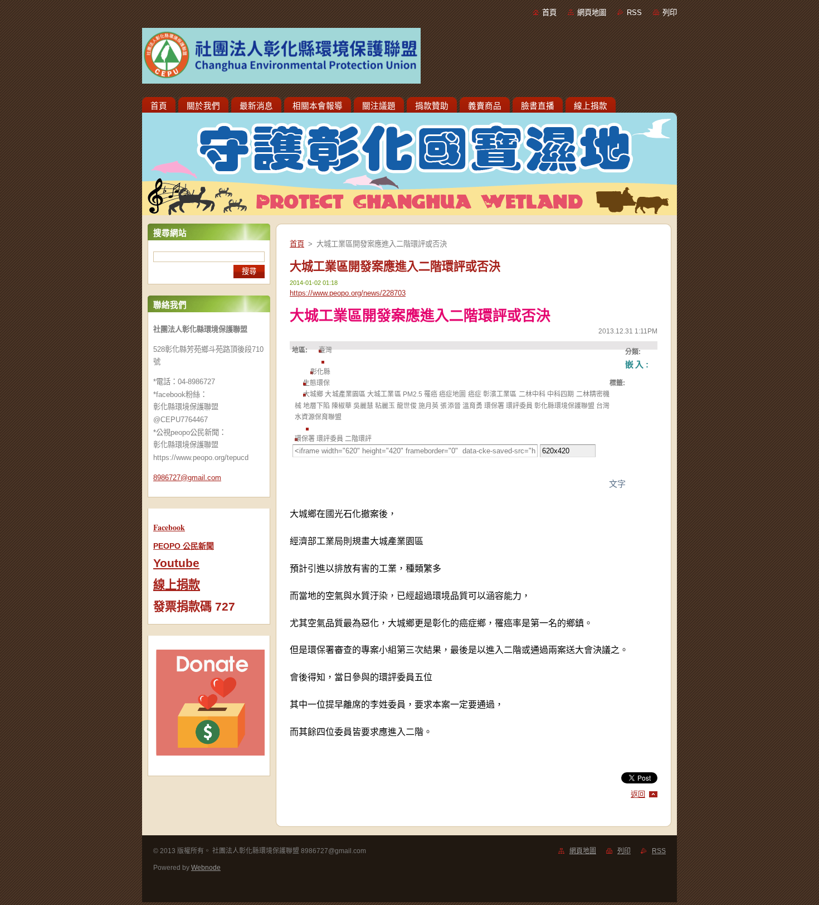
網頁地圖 (591, 12)
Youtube (176, 563)
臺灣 (325, 350)
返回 (638, 794)
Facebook (169, 527)
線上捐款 (176, 585)
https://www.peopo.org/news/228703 (348, 293)
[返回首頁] (409, 58)
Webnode (206, 868)
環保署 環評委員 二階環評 (333, 439)
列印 (669, 12)
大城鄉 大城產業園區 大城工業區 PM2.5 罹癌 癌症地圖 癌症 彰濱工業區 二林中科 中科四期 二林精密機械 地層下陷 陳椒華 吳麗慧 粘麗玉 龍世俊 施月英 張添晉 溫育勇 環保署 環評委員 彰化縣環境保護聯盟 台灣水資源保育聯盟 (452, 405)
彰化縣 (320, 372)
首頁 (549, 12)
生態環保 (316, 383)
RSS (634, 12)
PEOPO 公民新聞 (183, 545)
